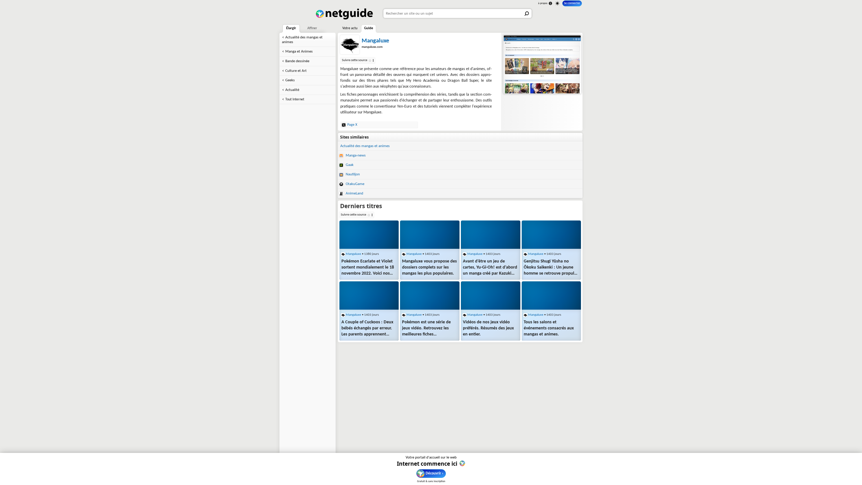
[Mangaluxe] (541, 64)
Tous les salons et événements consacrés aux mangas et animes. (549, 328)
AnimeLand (354, 193)
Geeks (290, 80)
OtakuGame (354, 184)
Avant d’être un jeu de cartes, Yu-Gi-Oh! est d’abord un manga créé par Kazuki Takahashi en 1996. (490, 268)
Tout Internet (294, 99)
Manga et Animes (299, 51)
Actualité (292, 90)
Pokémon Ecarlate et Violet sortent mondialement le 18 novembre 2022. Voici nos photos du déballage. (367, 268)
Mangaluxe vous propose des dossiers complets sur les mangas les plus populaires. (429, 267)
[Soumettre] (527, 13)
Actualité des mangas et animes (302, 39)
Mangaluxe (375, 41)
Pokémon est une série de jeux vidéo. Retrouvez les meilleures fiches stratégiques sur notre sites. (428, 328)
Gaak (349, 165)
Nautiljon (352, 174)
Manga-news (355, 155)
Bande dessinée (297, 61)
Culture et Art (296, 71)
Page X (352, 125)
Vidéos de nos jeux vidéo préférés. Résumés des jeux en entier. (488, 328)
